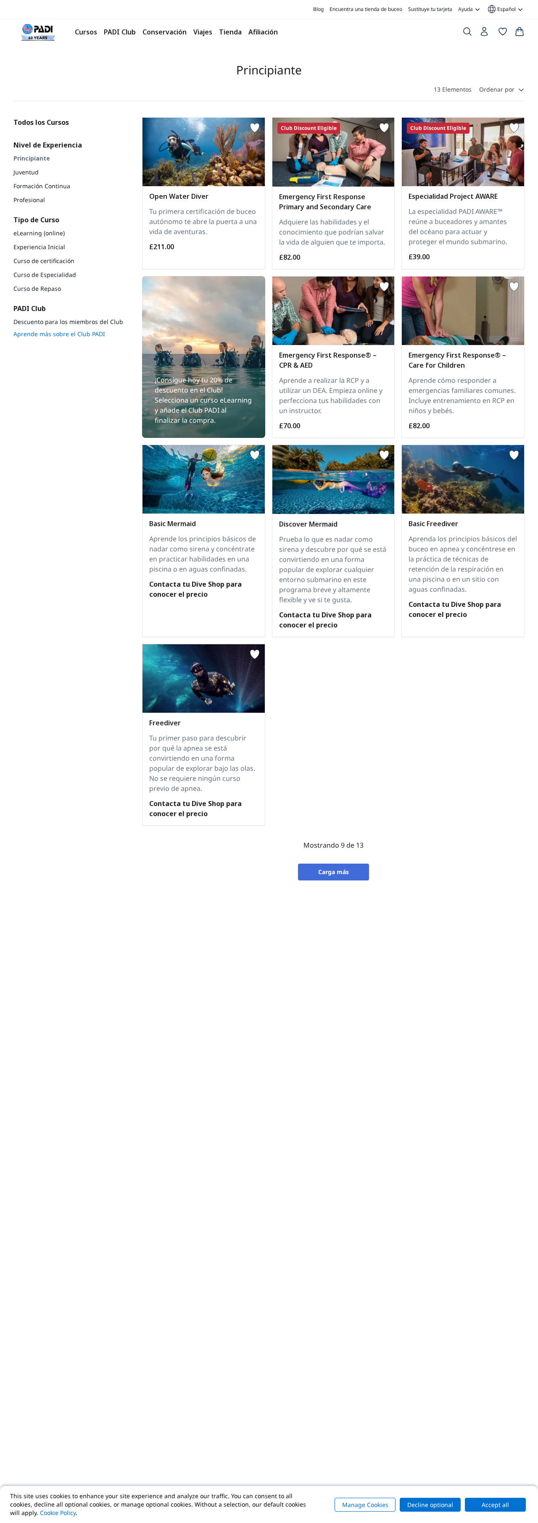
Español (501, 9)
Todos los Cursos (41, 122)
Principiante (31, 158)
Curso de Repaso (37, 288)
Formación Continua (41, 186)
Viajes (202, 32)
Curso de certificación (43, 261)
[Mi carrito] (519, 33)
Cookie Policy (58, 1513)
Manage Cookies (365, 1505)
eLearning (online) (39, 233)
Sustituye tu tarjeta (430, 9)
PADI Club (120, 32)
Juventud (26, 172)
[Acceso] (485, 33)
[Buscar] (467, 33)
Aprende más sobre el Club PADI (59, 334)
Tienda (230, 32)
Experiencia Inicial (39, 247)
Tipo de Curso (36, 219)
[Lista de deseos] (503, 33)
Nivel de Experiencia (47, 145)
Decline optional (430, 1505)
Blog (318, 9)
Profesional (29, 200)
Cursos (86, 32)
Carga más (333, 872)
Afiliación (263, 32)
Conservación (164, 32)
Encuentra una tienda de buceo (366, 9)
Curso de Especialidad (44, 275)
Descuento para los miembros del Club (68, 322)
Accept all (495, 1505)
